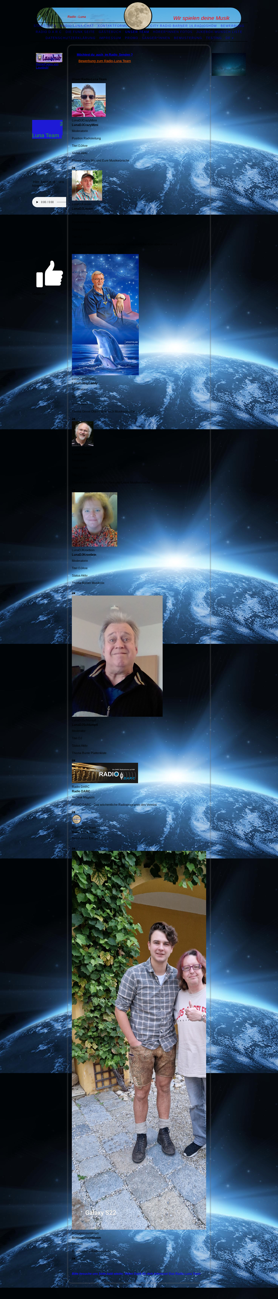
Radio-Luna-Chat (77, 25)
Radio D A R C (49, 32)
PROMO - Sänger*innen (147, 38)
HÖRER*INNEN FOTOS (173, 32)
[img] (138, 16)
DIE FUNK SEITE (80, 32)
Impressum (110, 38)
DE (228, 38)
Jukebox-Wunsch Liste (219, 32)
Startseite (45, 25)
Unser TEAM (137, 32)
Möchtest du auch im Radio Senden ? (105, 54)
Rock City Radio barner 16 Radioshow (178, 25)
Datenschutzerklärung (71, 38)
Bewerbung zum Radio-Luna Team (104, 61)
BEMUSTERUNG (188, 38)
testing (214, 38)
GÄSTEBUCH (110, 32)
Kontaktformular (116, 25)
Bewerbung (232, 25)
